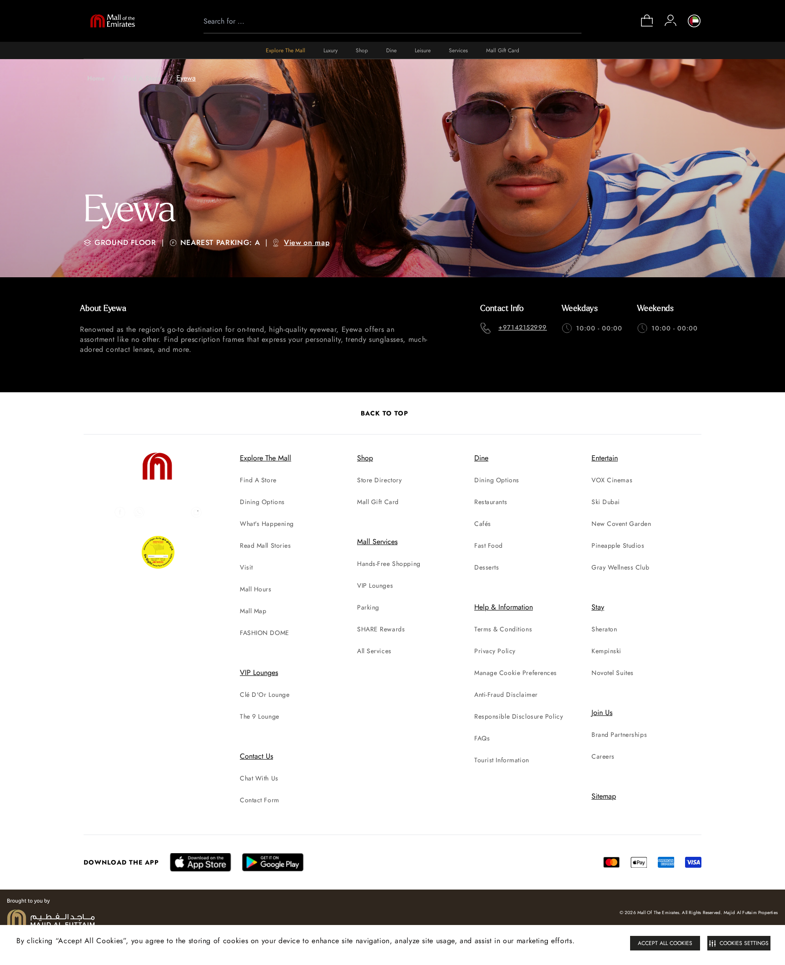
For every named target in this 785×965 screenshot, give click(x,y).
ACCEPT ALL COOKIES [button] (665, 943)
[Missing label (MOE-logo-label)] (113, 21)
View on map (306, 242)
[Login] (670, 20)
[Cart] (647, 25)
